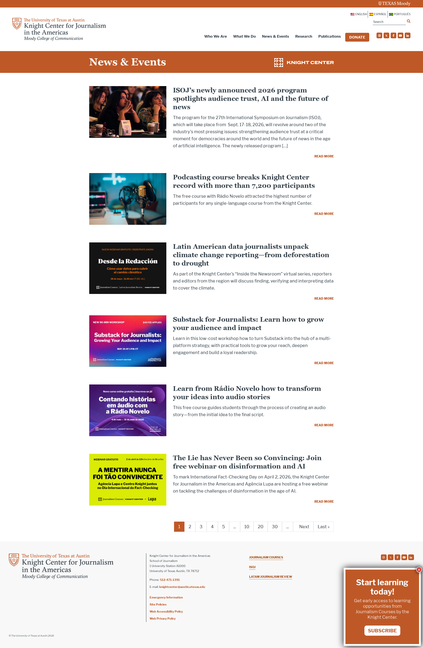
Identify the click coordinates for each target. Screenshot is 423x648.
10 (246, 526)
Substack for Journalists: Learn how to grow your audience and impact (248, 324)
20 (260, 526)
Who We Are (215, 36)
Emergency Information (166, 597)
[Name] (409, 21)
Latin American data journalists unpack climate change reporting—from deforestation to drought (251, 255)
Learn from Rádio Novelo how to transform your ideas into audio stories (247, 393)
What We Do (244, 36)
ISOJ (252, 567)
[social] (379, 35)
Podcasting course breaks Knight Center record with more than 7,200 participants (244, 181)
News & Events (275, 36)
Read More (324, 156)
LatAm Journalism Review (270, 576)
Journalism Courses (266, 557)
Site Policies (158, 604)
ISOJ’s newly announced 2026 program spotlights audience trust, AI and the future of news (250, 98)
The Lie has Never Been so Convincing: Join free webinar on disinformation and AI (247, 462)
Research (303, 36)
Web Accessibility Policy (166, 611)
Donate (357, 37)
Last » (324, 526)
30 (275, 526)
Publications (329, 36)
